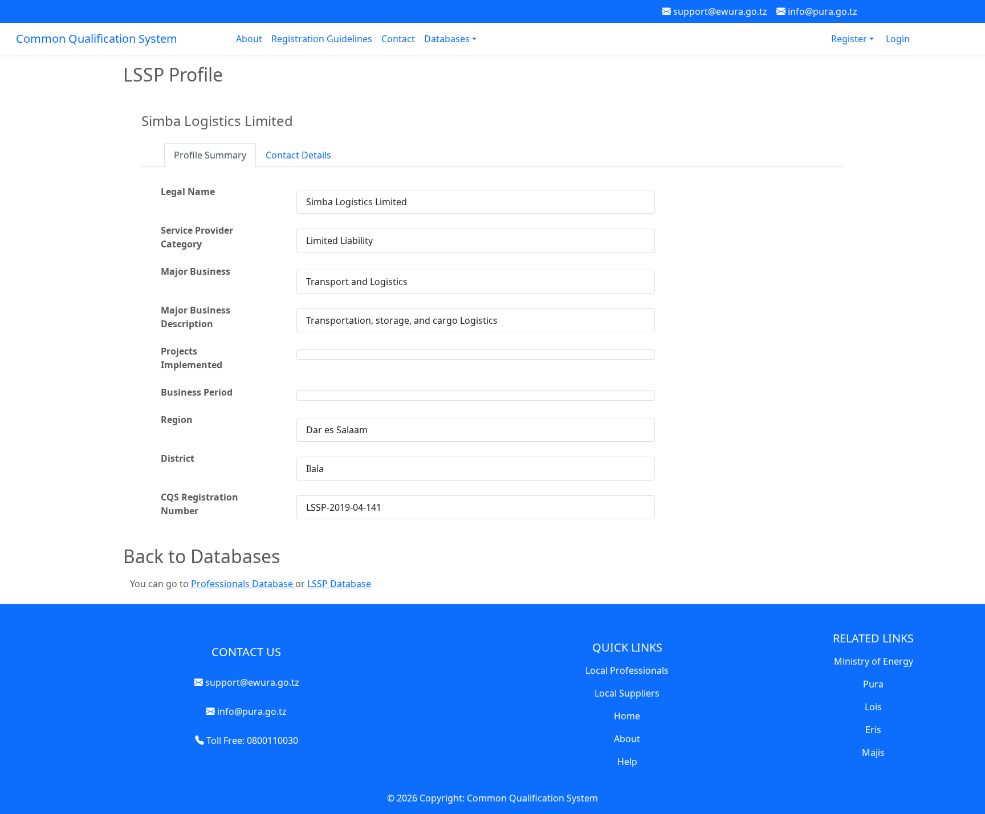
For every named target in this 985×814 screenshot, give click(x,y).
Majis (873, 752)
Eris (873, 729)
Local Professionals (627, 670)
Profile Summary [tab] (210, 155)
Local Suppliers (627, 693)
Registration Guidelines (321, 38)
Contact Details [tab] (298, 155)
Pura (873, 684)
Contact (398, 38)
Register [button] (850, 38)
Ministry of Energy (873, 661)
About (249, 38)
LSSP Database (339, 583)
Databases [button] (448, 38)
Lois (873, 707)
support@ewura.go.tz (719, 11)
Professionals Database (243, 583)
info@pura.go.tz (821, 11)
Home (627, 716)
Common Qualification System (96, 38)
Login (898, 38)
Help (627, 761)
